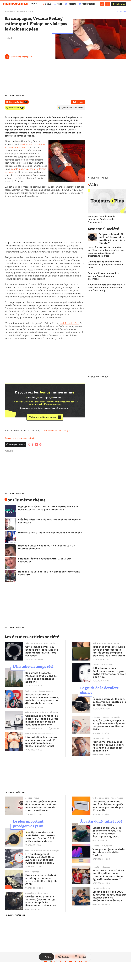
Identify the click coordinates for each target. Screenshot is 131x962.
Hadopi (9, 450)
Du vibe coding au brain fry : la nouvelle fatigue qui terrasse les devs (105, 264)
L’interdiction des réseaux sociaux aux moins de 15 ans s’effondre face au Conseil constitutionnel (41, 741)
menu (34, 3)
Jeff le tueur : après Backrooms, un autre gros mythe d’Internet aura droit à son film (109, 672)
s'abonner (120, 4)
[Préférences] (107, 4)
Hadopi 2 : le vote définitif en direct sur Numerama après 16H (49, 573)
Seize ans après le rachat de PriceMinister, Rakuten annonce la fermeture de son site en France (41, 806)
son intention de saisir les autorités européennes (25, 146)
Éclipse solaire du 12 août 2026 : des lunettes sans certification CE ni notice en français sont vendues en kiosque (40, 837)
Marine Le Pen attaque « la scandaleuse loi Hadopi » (50, 532)
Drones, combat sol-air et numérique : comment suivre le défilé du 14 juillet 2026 (41, 880)
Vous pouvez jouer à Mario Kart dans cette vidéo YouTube (108, 852)
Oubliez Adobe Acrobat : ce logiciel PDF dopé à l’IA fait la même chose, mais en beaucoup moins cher (41, 720)
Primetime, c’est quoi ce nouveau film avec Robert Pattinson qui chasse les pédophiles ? (108, 746)
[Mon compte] (102, 4)
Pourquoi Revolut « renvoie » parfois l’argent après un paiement (103, 276)
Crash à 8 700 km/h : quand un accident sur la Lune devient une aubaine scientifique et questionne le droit (106, 251)
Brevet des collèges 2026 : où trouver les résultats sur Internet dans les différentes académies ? (109, 896)
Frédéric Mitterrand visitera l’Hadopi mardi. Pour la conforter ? (49, 521)
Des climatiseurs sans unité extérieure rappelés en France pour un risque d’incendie (108, 806)
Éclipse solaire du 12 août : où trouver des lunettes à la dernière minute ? (112, 238)
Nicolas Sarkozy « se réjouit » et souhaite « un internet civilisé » (46, 547)
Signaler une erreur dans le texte (20, 438)
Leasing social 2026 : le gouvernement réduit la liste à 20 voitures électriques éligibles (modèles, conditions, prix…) (106, 832)
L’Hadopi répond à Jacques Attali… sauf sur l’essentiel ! (44, 560)
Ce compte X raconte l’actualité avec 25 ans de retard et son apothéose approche (41, 677)
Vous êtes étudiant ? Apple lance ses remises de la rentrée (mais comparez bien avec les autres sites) (108, 651)
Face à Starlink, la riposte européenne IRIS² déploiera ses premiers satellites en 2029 (108, 725)
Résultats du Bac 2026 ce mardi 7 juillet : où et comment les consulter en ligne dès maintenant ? (108, 875)
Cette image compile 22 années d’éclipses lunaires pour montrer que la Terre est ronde (41, 651)
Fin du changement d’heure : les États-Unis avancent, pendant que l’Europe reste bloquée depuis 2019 (39, 858)
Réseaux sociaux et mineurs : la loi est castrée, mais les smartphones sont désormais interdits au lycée (42, 699)
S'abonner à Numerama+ (42, 417)
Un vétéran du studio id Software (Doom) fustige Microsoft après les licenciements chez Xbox (40, 901)
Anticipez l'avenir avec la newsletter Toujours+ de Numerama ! (101, 219)
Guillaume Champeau (21, 57)
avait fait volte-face (69, 323)
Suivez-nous (78, 102)
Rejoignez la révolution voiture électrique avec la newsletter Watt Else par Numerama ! (48, 508)
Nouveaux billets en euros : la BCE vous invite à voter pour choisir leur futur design (106, 287)
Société (122, 11)
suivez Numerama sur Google (55, 430)
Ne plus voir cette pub (15, 95)
